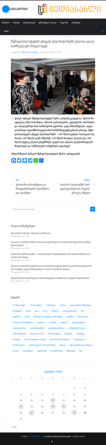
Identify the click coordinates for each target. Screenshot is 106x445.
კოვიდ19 (64, 322)
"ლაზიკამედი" (36, 305)
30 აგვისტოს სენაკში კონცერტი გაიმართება (30, 233)
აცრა (37, 311)
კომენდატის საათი (76, 328)
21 (64, 406)
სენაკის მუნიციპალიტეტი (80, 345)
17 (21, 406)
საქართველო (18, 345)
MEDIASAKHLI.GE (36, 436)
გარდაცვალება (70, 311)
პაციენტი (16, 339)
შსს (80, 351)
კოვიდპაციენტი (37, 328)
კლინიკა (41, 322)
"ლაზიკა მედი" (19, 305)
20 (53, 406)
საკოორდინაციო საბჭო (35, 339)
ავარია (63, 305)
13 (53, 400)
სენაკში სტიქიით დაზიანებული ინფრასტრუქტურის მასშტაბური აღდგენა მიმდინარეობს (50, 278)
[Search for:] (50, 209)
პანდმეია (80, 334)
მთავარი (26, 52)
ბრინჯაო (55, 311)
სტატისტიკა (28, 351)
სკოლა (15, 351)
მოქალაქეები (54, 334)
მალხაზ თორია (37, 334)
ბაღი (45, 311)
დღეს (27, 316)
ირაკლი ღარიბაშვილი (22, 322)
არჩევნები (17, 311)
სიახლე (34, 52)
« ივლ (14, 427)
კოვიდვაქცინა (78, 322)
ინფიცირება (82, 316)
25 (32, 412)
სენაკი (62, 345)
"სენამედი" (51, 305)
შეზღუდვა (71, 351)
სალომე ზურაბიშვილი (60, 339)
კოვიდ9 (52, 322)
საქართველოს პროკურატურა (42, 345)
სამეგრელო (79, 339)
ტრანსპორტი (57, 351)
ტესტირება (42, 351)
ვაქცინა (69, 316)
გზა (82, 311)
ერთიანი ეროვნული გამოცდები (48, 316)
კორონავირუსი (19, 334)
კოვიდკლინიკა (19, 328)
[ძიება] (51, 31)
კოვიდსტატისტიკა (56, 328)
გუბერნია (16, 316)
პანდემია (68, 334)
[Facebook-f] (52, 442)
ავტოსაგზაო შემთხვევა (80, 305)
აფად (28, 311)
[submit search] (102, 31)
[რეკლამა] (71, 9)
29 (74, 412)
